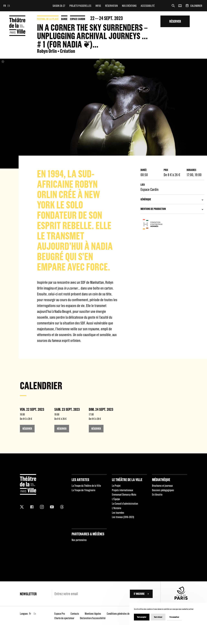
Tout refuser (158, 617)
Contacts (75, 613)
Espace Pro (59, 613)
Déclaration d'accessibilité (92, 618)
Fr (4, 5)
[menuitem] (59, 5)
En (8, 5)
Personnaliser (174, 617)
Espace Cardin (77, 19)
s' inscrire (139, 593)
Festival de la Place (48, 19)
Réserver (175, 21)
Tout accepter (141, 617)
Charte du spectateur (64, 618)
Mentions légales (93, 613)
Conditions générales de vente (121, 613)
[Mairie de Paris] (181, 598)
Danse (64, 19)
